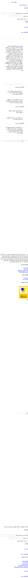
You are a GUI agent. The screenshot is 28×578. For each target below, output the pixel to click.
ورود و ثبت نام (23, 4)
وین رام (22, 77)
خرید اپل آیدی (24, 564)
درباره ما (26, 277)
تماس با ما (25, 279)
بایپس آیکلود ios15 (23, 272)
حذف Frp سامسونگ (23, 565)
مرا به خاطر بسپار (22, 19)
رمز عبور (25, 16)
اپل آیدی (26, 269)
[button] (27, 3)
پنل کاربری (25, 267)
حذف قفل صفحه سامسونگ (21, 567)
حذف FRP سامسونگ (23, 270)
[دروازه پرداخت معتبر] (23, 298)
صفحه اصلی (25, 561)
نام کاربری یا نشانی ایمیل (22, 13)
